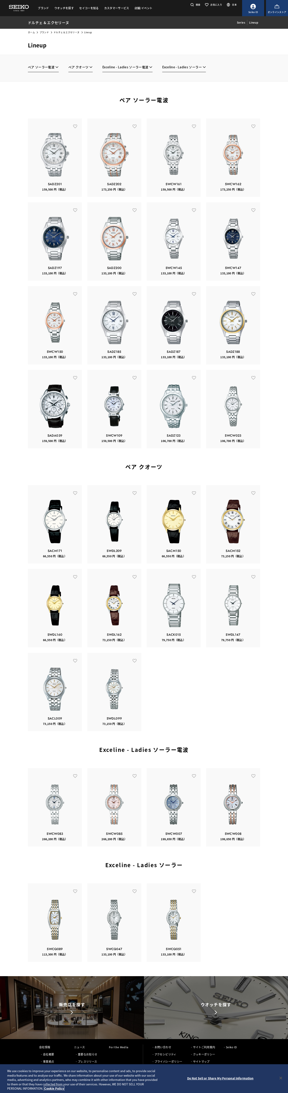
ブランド (44, 32)
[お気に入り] (75, 126)
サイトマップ (201, 1061)
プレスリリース (87, 1061)
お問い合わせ (163, 1047)
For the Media (118, 1047)
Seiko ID (231, 1047)
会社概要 (48, 1054)
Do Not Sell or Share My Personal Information (220, 1078)
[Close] (281, 1078)
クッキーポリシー (204, 1054)
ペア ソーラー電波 (41, 67)
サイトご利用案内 (204, 1047)
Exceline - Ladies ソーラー (182, 67)
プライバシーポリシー (168, 1061)
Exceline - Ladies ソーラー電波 (125, 67)
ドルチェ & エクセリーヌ (67, 32)
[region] (144, 1078)
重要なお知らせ (87, 1054)
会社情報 (44, 1047)
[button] (194, 4)
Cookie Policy (54, 1088)
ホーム (31, 32)
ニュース (79, 1047)
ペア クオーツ (78, 67)
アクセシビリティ (165, 1054)
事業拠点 (48, 1061)
